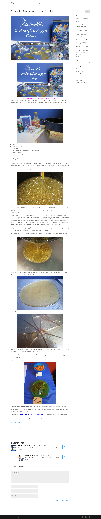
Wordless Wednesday (82, 3)
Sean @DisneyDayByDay (25, 445)
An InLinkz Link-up (15, 422)
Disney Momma (16, 14)
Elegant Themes (21, 517)
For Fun (54, 3)
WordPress (35, 517)
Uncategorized (79, 80)
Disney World (40, 3)
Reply (66, 447)
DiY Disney (48, 3)
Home (28, 3)
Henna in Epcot (84, 50)
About (33, 3)
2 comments (43, 14)
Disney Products (62, 3)
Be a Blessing (79, 24)
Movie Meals (71, 3)
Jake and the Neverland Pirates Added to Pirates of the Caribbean (82, 19)
